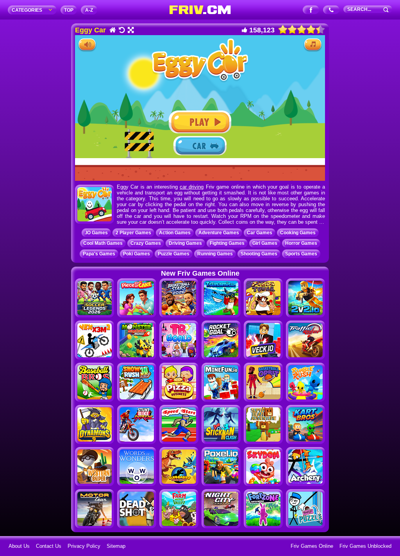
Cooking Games (298, 232)
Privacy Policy (84, 546)
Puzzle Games (173, 254)
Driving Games (185, 243)
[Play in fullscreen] (130, 31)
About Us (19, 546)
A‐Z (89, 10)
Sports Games (301, 254)
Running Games (215, 254)
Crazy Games (145, 243)
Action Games (175, 232)
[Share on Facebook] (311, 10)
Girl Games (264, 243)
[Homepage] (112, 31)
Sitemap (116, 546)
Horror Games (301, 243)
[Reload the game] (121, 31)
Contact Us (48, 546)
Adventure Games (218, 232)
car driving (192, 187)
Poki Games (136, 254)
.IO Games (96, 232)
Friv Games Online (312, 546)
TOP (68, 10)
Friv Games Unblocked (365, 546)
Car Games (259, 232)
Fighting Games (227, 243)
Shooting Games (259, 254)
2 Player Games (133, 232)
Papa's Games (99, 254)
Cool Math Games (103, 243)
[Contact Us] (331, 10)
